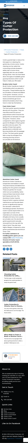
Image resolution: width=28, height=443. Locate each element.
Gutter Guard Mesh (10, 414)
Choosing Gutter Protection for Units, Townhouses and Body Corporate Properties (12, 275)
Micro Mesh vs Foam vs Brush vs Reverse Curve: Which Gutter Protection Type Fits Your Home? (13, 335)
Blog (5, 411)
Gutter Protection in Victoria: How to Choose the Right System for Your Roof (13, 305)
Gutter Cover (8, 416)
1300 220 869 (14, 1)
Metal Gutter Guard (10, 418)
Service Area (8, 409)
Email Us (6, 396)
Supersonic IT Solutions (14, 438)
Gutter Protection (17, 238)
